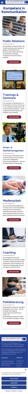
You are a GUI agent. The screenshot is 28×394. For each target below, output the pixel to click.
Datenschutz (8, 390)
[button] (25, 370)
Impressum (20, 390)
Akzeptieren (14, 378)
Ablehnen (14, 383)
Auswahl (14, 387)
